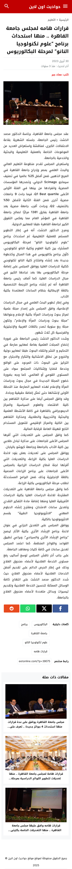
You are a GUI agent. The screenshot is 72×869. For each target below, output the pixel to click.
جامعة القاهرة (39, 633)
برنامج (24, 624)
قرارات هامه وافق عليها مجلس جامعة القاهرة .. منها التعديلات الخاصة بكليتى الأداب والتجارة (36, 830)
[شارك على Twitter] (44, 608)
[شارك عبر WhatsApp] (28, 608)
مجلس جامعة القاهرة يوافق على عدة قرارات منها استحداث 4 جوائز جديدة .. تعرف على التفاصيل (36, 726)
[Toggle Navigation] (66, 6)
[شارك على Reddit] (11, 608)
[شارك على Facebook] (60, 608)
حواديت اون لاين (44, 6)
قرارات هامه (40, 651)
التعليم (52, 19)
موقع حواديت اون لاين (21, 858)
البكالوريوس (40, 624)
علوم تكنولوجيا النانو (36, 642)
